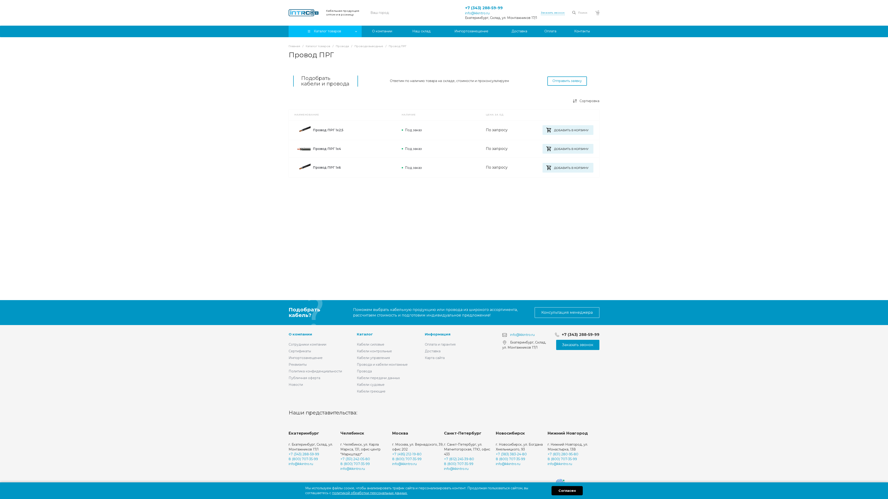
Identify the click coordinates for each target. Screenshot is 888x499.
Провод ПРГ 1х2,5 (328, 130)
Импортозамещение (306, 358)
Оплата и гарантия (440, 344)
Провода (364, 371)
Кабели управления (373, 358)
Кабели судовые (371, 385)
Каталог (365, 334)
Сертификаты (300, 351)
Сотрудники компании (307, 344)
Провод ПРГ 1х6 (327, 167)
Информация (437, 334)
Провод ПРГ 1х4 (327, 149)
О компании (300, 334)
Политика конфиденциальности (315, 371)
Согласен (567, 491)
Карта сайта (435, 358)
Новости (296, 385)
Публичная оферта (304, 378)
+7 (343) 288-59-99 (484, 8)
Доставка (433, 351)
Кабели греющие (371, 391)
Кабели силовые (370, 344)
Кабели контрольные (374, 351)
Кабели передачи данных (378, 378)
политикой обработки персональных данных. (369, 493)
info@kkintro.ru (477, 13)
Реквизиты (298, 364)
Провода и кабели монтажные (382, 364)
